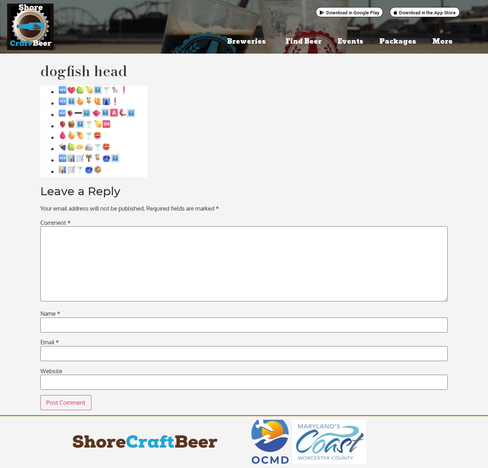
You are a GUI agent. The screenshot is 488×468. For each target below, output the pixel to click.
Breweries (246, 42)
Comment (55, 223)
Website (51, 371)
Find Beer (303, 42)
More (442, 42)
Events (350, 42)
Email (49, 342)
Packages (397, 42)
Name (50, 313)
